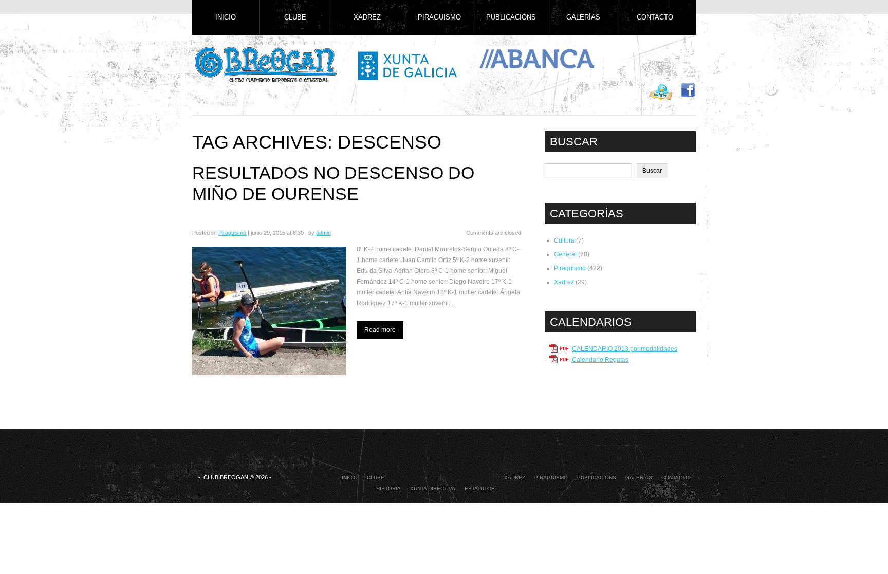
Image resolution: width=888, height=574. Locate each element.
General (565, 254)
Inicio (225, 17)
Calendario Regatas (600, 359)
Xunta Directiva (432, 488)
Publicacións (511, 17)
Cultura (564, 240)
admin (323, 233)
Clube (295, 17)
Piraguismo (439, 17)
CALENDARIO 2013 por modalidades (624, 349)
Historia (388, 488)
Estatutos (480, 488)
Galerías (583, 17)
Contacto (655, 17)
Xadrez (367, 17)
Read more (380, 330)
